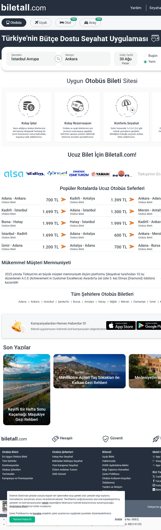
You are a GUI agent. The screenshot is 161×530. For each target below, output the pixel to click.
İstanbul (49, 301)
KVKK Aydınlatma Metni (115, 465)
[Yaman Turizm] (101, 176)
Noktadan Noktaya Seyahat (67, 460)
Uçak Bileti (108, 456)
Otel (70, 21)
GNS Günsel (59, 473)
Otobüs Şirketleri (11, 469)
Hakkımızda (108, 460)
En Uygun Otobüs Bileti (14, 456)
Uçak (42, 22)
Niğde (113, 301)
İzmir (153, 301)
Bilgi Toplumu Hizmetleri (115, 469)
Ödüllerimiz (108, 482)
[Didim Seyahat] (35, 176)
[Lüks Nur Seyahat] (122, 176)
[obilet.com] (24, 11)
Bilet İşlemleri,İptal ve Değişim (111, 493)
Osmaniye (139, 301)
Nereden (17, 55)
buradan (37, 513)
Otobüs (16, 22)
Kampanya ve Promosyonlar (17, 478)
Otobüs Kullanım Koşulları (116, 478)
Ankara (35, 301)
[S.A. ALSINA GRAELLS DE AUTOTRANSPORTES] (13, 176)
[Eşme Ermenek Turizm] (79, 176)
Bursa (76, 301)
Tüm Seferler (9, 460)
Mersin (125, 301)
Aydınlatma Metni (18, 506)
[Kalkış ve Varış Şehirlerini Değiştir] (58, 58)
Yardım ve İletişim (112, 486)
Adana (22, 301)
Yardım (135, 8)
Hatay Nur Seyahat (62, 456)
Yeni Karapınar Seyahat (65, 465)
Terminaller (8, 473)
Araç (94, 21)
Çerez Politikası (110, 473)
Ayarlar (118, 519)
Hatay (102, 301)
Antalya (89, 301)
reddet (45, 502)
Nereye (69, 55)
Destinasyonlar (10, 465)
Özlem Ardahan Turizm (64, 469)
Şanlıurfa (63, 301)
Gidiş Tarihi (126, 55)
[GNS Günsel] (57, 176)
